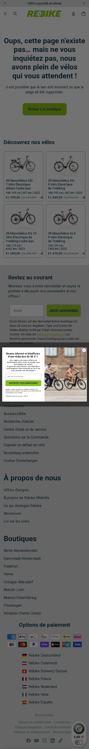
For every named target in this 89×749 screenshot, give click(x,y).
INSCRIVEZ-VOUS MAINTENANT (23, 383)
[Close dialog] (84, 350)
